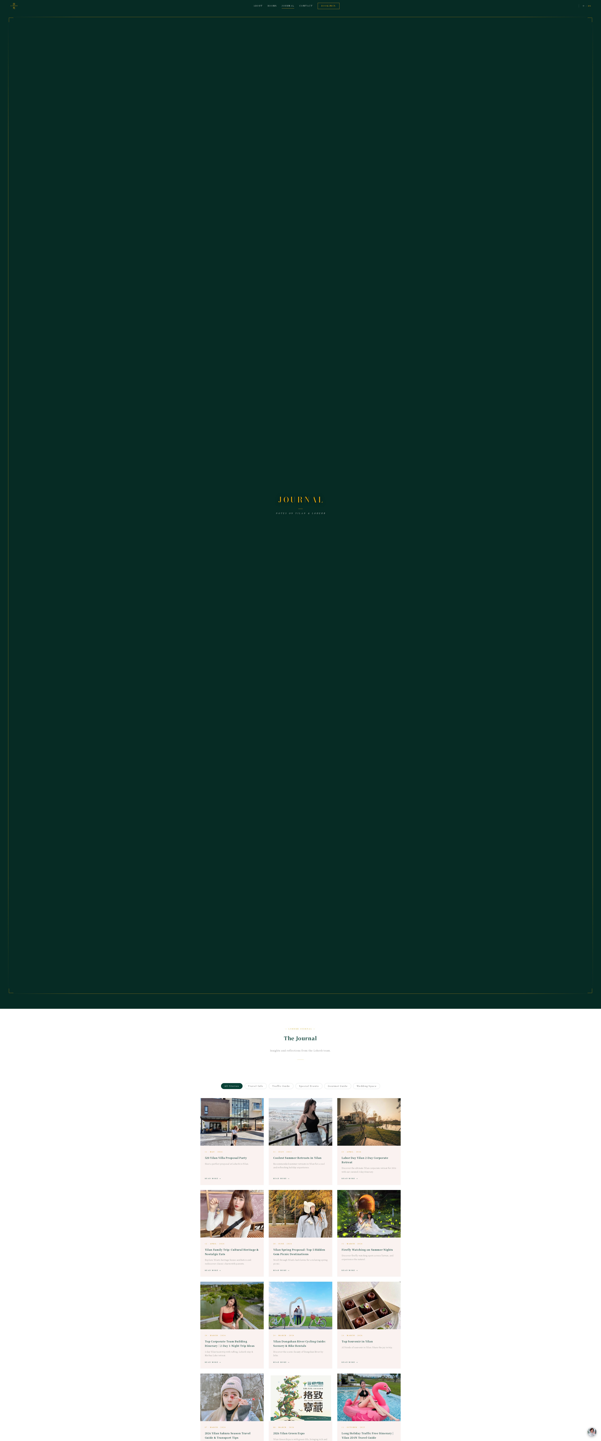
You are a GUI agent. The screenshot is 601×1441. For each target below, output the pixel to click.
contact (306, 5)
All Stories (231, 1086)
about (258, 5)
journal (288, 5)
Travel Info (255, 1086)
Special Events (309, 1086)
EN (589, 6)
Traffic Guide (281, 1086)
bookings (328, 5)
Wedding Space (367, 1086)
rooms (272, 5)
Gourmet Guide (338, 1086)
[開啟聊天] (592, 1432)
